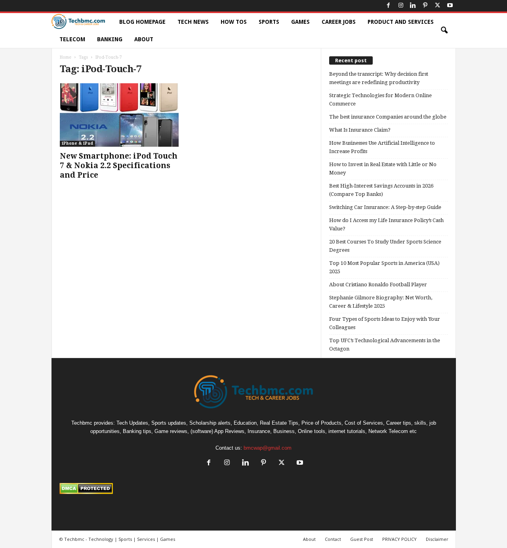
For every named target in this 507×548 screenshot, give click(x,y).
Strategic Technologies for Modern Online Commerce (380, 99)
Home (65, 57)
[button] (444, 30)
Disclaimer (437, 539)
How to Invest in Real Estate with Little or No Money (382, 168)
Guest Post (361, 539)
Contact (333, 539)
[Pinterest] (425, 5)
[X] (437, 5)
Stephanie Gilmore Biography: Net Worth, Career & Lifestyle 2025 (380, 302)
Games (300, 22)
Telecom (72, 39)
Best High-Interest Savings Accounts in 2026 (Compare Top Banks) (381, 190)
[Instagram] (401, 5)
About (143, 39)
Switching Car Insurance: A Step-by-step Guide (385, 207)
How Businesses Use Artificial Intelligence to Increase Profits (382, 147)
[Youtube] (450, 5)
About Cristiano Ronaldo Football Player (378, 284)
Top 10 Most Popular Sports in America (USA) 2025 (384, 267)
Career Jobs (339, 22)
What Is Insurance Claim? (360, 130)
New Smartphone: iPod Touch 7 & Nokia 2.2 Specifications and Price (118, 165)
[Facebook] (388, 5)
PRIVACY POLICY (399, 539)
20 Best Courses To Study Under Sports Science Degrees (385, 246)
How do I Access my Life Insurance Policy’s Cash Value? (386, 224)
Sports (269, 22)
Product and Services (401, 22)
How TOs (234, 22)
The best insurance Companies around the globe (387, 117)
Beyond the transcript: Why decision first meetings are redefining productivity (378, 78)
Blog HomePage (142, 22)
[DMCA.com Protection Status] (253, 488)
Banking (109, 39)
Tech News (193, 22)
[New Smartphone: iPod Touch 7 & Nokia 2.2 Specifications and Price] (119, 115)
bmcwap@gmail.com (268, 448)
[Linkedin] (413, 5)
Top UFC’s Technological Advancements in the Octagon (384, 344)
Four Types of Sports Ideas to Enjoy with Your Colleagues (384, 323)
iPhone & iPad (77, 143)
